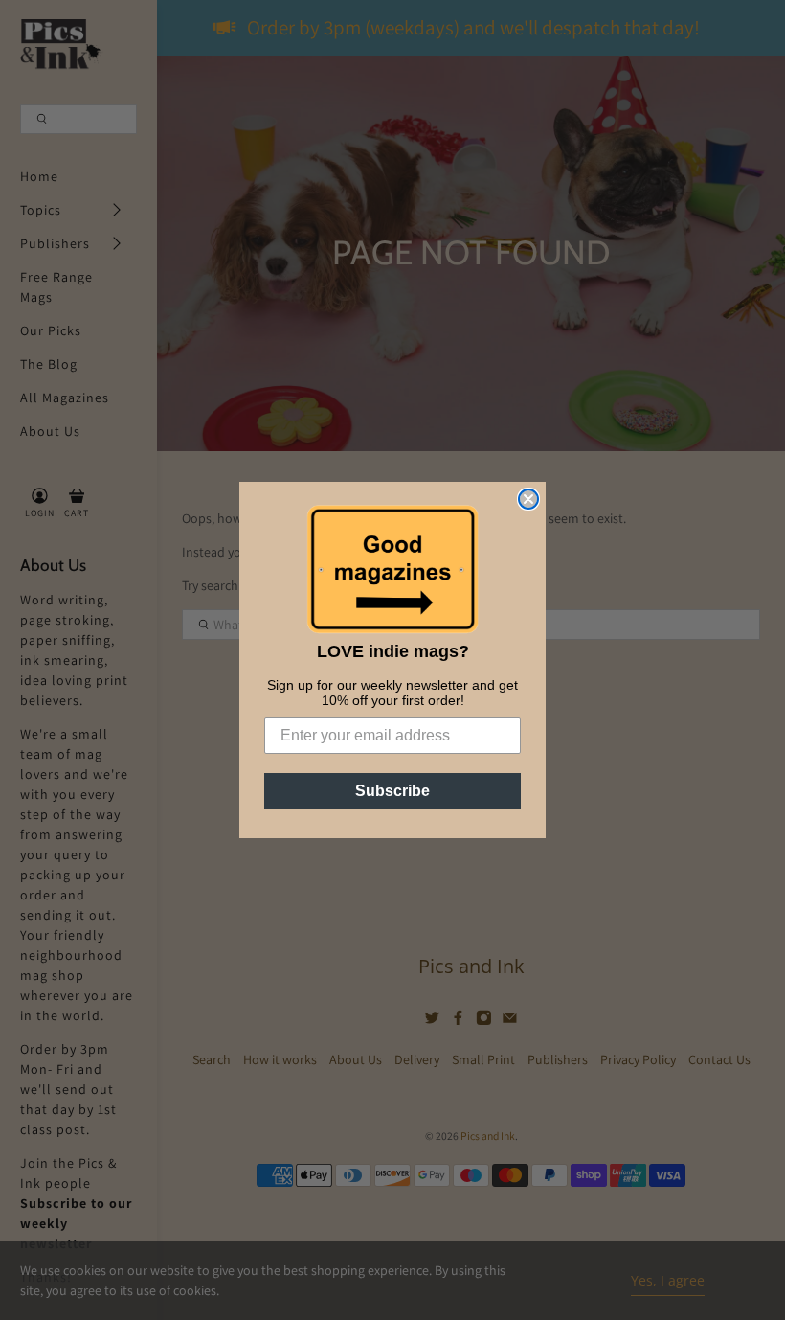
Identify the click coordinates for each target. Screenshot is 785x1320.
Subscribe (392, 791)
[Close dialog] (528, 499)
